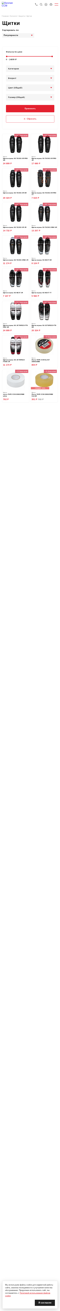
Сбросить (31, 119)
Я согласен (44, 1302)
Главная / (6, 16)
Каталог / (14, 16)
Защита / (22, 16)
